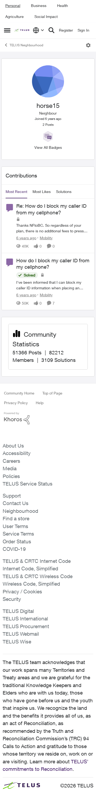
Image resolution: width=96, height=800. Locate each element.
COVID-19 (14, 549)
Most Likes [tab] (42, 191)
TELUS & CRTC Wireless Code (38, 576)
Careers (11, 461)
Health (62, 5)
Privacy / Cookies (22, 591)
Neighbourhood (20, 511)
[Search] (51, 30)
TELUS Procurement (26, 626)
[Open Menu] (88, 45)
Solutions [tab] (63, 191)
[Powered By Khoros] (48, 418)
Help (39, 402)
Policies (11, 476)
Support (12, 496)
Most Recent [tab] (16, 191)
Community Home (19, 393)
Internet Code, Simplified (30, 568)
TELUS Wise (17, 641)
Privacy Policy (16, 402)
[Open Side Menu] (7, 30)
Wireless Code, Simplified (31, 584)
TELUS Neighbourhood (26, 45)
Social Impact (46, 16)
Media (10, 468)
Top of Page (52, 393)
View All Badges (48, 147)
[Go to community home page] (22, 30)
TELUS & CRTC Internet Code (37, 561)
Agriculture (14, 16)
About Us (13, 446)
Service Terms (18, 534)
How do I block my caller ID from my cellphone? (52, 263)
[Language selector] (38, 30)
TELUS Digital (18, 611)
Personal (12, 5)
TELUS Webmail (21, 634)
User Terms (15, 526)
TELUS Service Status (28, 484)
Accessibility (17, 453)
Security (12, 599)
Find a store (16, 518)
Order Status (17, 541)
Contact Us (16, 503)
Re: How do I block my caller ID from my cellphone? (51, 209)
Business (38, 5)
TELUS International (25, 618)
